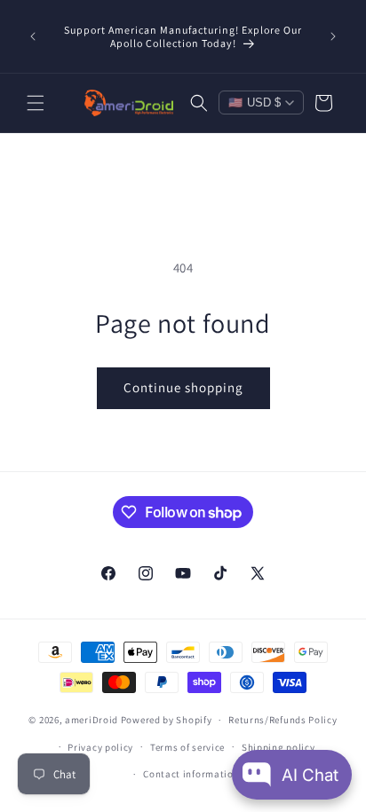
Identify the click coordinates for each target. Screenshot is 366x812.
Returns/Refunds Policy (282, 719)
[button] (35, 102)
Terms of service (187, 747)
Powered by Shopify (166, 719)
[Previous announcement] (32, 36)
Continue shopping (183, 387)
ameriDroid (91, 719)
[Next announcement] (333, 36)
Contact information (191, 774)
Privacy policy (100, 747)
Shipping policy (278, 747)
